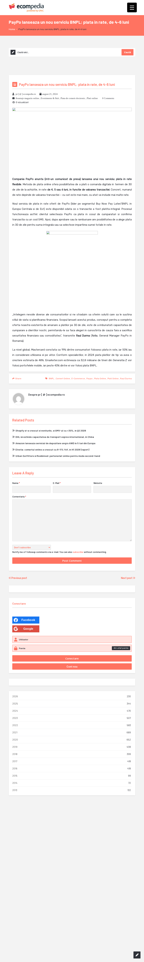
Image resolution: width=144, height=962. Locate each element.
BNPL (51, 378)
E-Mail (57, 483)
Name (16, 483)
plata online (100, 378)
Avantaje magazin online (27, 98)
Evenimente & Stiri (50, 98)
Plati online (92, 98)
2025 (15, 703)
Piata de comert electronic (73, 98)
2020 (15, 739)
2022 (15, 725)
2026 (15, 696)
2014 (14, 782)
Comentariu (19, 496)
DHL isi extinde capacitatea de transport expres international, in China (54, 436)
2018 (14, 754)
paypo (89, 378)
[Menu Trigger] (132, 7)
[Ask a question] (136, 954)
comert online (63, 378)
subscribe (78, 552)
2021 (14, 732)
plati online (113, 378)
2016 (14, 768)
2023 (15, 717)
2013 (14, 790)
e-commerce (78, 378)
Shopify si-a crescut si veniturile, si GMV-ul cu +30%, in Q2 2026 (50, 430)
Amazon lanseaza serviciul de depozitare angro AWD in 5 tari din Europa (55, 443)
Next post (127, 578)
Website (97, 483)
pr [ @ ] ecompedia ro (26, 94)
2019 (14, 746)
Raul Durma (126, 378)
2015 (14, 775)
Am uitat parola (121, 648)
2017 (14, 761)
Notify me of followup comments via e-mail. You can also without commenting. (59, 552)
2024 (15, 710)
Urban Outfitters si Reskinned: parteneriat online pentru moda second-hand (57, 455)
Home (12, 29)
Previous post (19, 578)
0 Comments (108, 98)
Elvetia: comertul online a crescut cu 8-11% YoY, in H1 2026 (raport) (52, 449)
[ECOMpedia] (26, 7)
